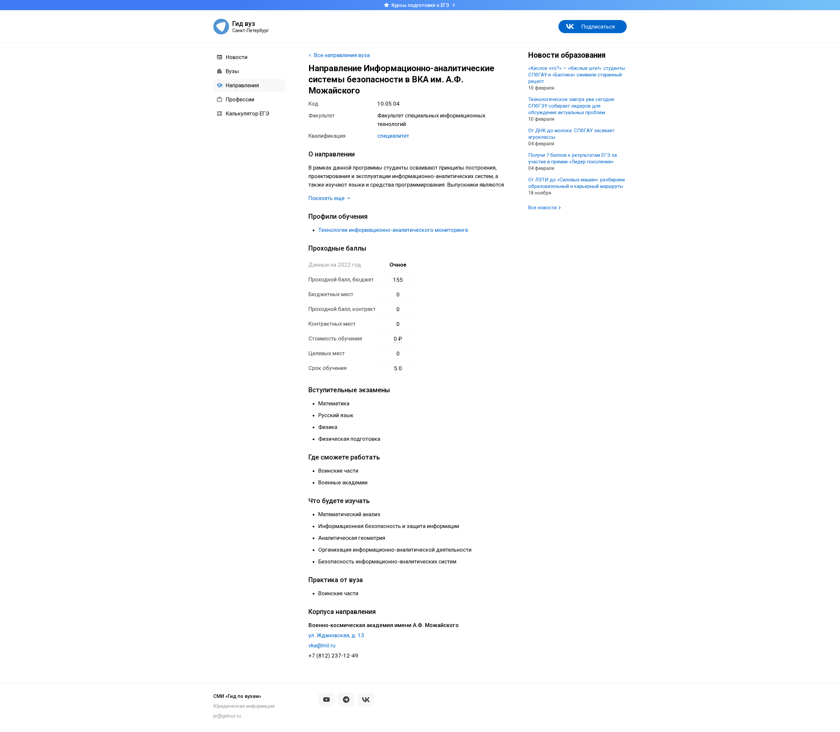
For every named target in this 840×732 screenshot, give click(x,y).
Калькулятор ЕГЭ (247, 113)
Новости (236, 57)
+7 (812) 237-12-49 (333, 655)
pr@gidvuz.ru (227, 716)
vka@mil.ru (321, 645)
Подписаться (598, 26)
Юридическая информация (244, 706)
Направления (242, 85)
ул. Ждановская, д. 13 (336, 635)
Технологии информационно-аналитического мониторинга (393, 230)
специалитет (393, 135)
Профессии (240, 99)
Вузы (232, 71)
